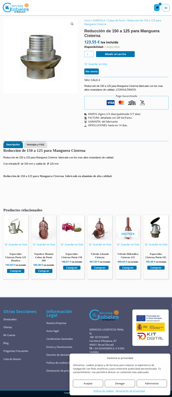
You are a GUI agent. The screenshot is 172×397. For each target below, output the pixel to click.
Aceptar (88, 383)
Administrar (152, 383)
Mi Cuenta (9, 335)
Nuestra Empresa (56, 323)
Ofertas (7, 327)
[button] (72, 24)
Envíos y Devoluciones (59, 347)
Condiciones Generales (59, 338)
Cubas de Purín (116, 20)
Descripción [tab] (13, 144)
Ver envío (91, 71)
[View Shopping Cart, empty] (157, 7)
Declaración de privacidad (130, 390)
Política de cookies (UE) (59, 362)
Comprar (128, 267)
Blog (6, 343)
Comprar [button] (15, 270)
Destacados (10, 319)
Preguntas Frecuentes (15, 351)
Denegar (120, 383)
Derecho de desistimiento (61, 354)
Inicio (87, 20)
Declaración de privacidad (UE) (63, 370)
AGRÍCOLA (99, 20)
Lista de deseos (12, 359)
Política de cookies (103, 390)
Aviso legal (52, 331)
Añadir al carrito (115, 54)
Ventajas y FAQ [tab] (35, 144)
